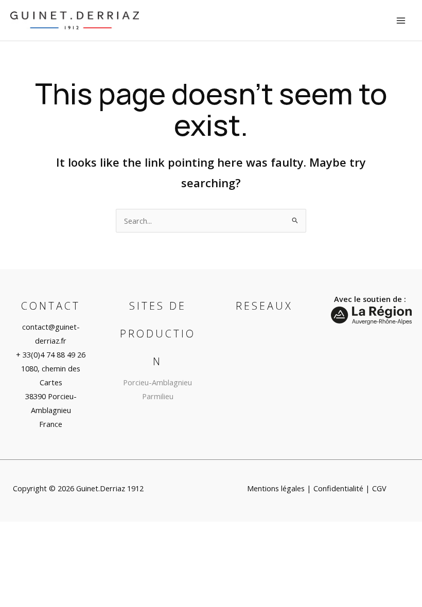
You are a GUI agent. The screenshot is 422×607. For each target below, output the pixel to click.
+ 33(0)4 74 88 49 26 (50, 354)
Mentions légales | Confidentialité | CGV (316, 488)
